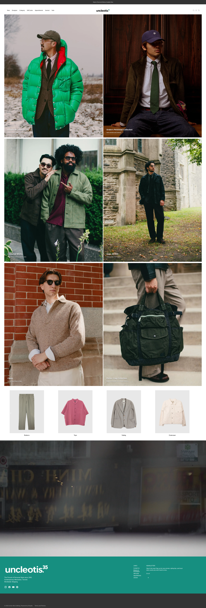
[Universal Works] (53, 200)
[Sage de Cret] (152, 200)
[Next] (195, 413)
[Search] (193, 10)
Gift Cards (30, 10)
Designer (14, 10)
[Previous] (11, 413)
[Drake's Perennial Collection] (152, 75)
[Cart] (199, 10)
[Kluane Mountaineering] (53, 75)
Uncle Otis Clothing (14, 605)
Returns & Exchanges (136, 570)
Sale (53, 10)
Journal (47, 10)
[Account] (196, 10)
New (8, 10)
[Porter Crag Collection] (152, 324)
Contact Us (136, 568)
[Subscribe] (148, 577)
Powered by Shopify (27, 605)
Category (22, 10)
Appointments (39, 10)
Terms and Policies (40, 605)
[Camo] (53, 324)
